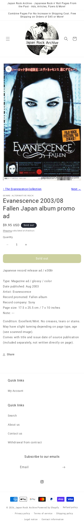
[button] (8, 38)
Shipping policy (64, 513)
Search (12, 415)
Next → (76, 189)
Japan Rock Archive (26, 507)
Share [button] (10, 354)
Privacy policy (22, 513)
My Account (15, 390)
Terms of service (43, 513)
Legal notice (31, 519)
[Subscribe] (64, 467)
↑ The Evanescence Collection (22, 189)
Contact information (53, 519)
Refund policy (70, 507)
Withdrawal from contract (25, 442)
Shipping (7, 231)
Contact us (15, 433)
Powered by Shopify (48, 507)
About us (14, 424)
